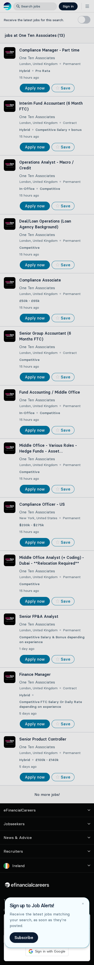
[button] (47, 482)
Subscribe (23, 937)
